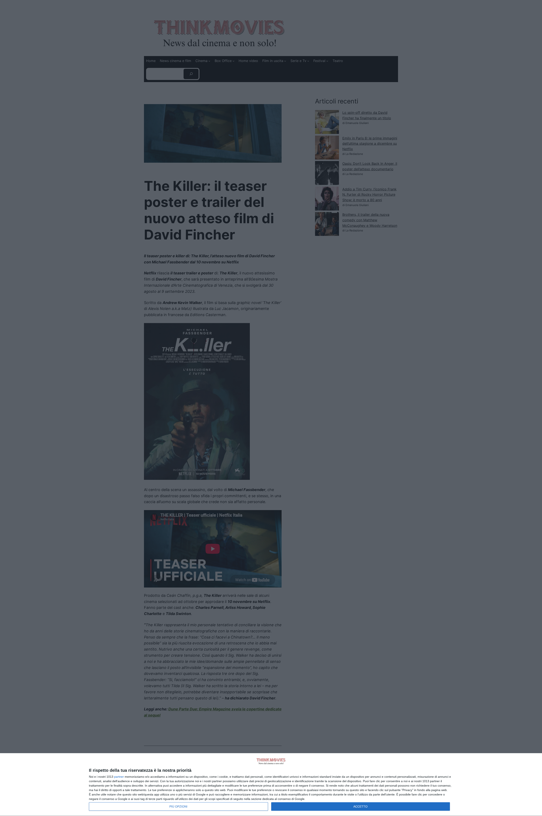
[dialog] (271, 784)
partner (119, 776)
